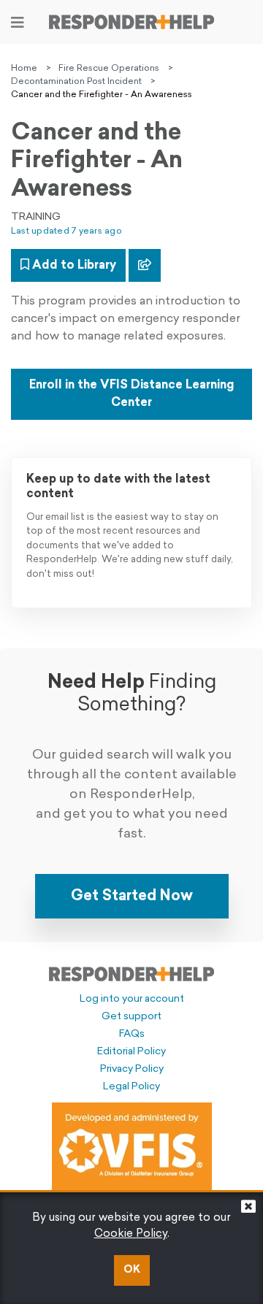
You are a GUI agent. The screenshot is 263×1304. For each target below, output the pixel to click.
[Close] (248, 1210)
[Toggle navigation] (17, 22)
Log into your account (132, 999)
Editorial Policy (131, 1051)
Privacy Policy (132, 1069)
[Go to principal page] (131, 22)
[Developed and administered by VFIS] (132, 1148)
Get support (131, 1016)
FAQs (132, 1034)
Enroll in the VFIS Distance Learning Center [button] (131, 394)
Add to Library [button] (72, 266)
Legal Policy (131, 1086)
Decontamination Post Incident (76, 81)
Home (24, 68)
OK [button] (131, 1270)
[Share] (145, 265)
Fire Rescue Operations (108, 68)
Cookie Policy (130, 1234)
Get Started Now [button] (132, 896)
